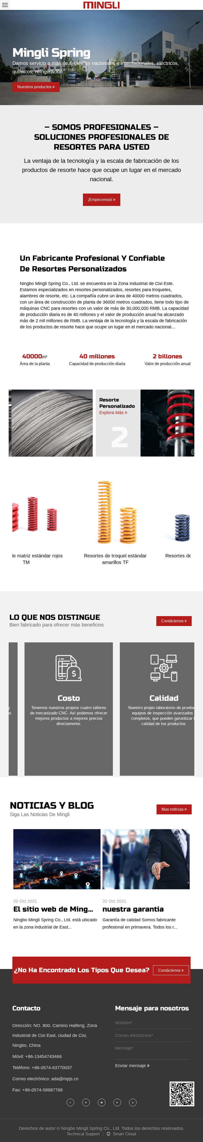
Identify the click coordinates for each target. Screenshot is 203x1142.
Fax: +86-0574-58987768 (37, 1089)
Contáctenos (171, 621)
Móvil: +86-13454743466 (37, 1056)
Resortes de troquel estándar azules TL (146, 560)
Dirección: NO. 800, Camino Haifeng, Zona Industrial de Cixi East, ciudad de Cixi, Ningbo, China (54, 1035)
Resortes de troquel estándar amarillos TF (57, 560)
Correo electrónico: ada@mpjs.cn (45, 1078)
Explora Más (95, 412)
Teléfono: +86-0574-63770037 (42, 1067)
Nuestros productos (34, 87)
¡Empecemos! (100, 200)
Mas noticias (171, 809)
